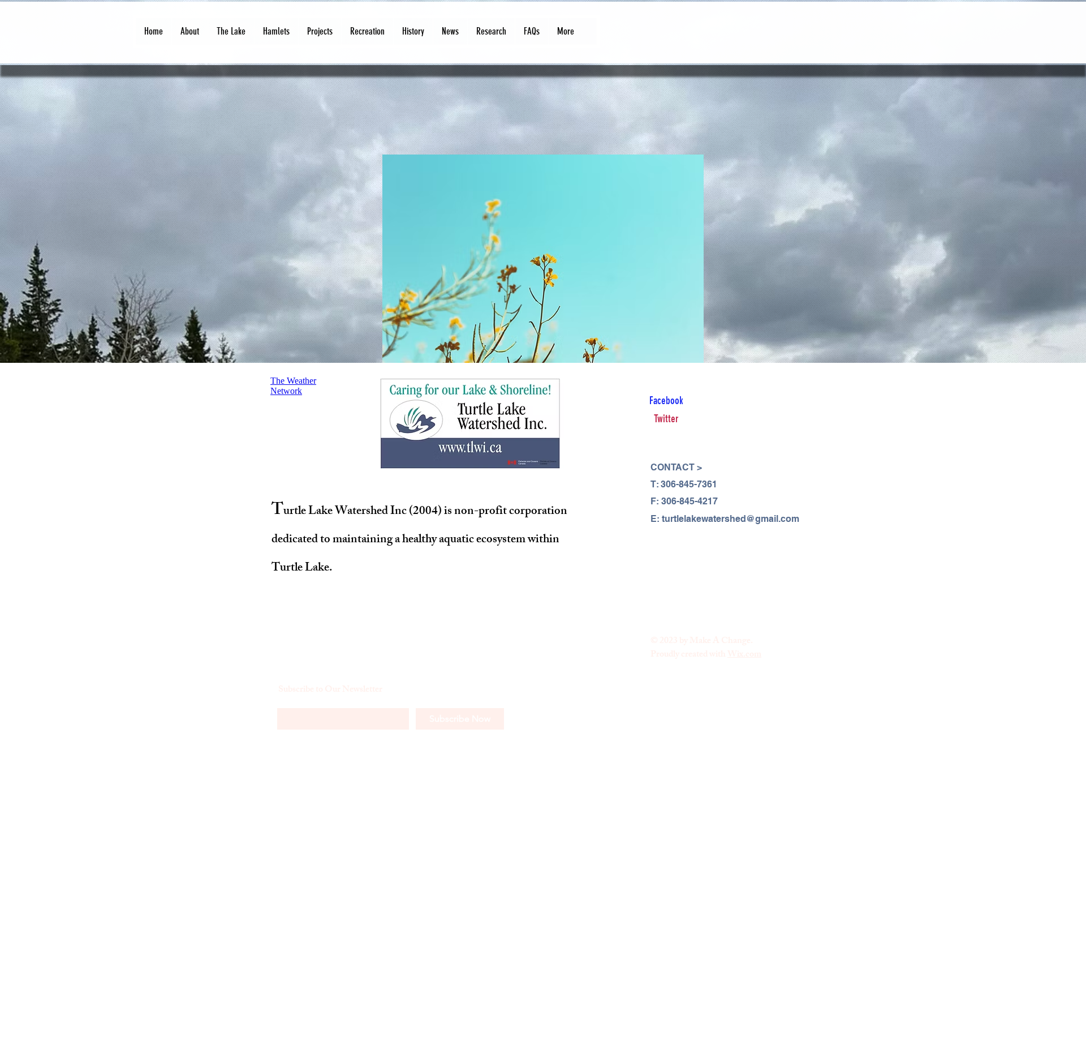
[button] (189, 31)
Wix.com (744, 655)
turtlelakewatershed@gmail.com (730, 518)
